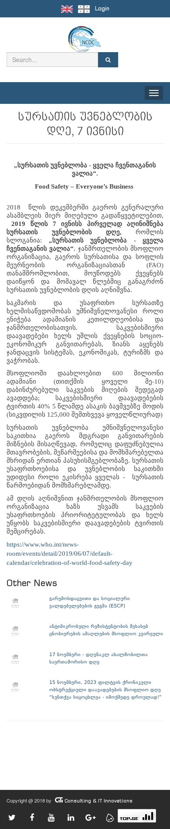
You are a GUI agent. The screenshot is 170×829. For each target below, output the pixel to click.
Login (102, 8)
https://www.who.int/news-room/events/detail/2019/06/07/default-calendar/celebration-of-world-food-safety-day (70, 553)
